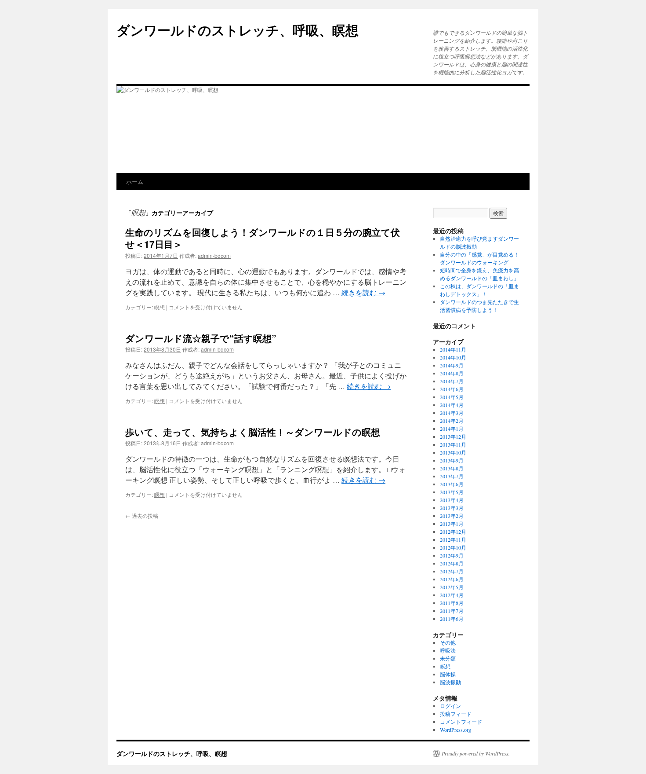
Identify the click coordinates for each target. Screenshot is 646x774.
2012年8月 (452, 563)
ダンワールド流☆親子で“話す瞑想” (200, 338)
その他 (448, 642)
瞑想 (159, 307)
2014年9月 (452, 365)
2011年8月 (452, 602)
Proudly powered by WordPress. (476, 753)
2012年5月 (452, 587)
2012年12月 (453, 531)
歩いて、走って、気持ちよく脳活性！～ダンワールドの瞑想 (252, 431)
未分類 (448, 658)
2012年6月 (452, 579)
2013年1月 (452, 523)
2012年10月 (453, 547)
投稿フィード (456, 713)
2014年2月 (452, 420)
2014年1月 (452, 428)
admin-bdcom (214, 255)
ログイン (450, 705)
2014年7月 (452, 381)
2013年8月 (452, 468)
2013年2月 (452, 515)
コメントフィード (461, 721)
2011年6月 (452, 618)
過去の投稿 (141, 515)
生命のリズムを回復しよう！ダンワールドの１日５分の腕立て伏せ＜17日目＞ (262, 237)
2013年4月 (452, 499)
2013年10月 (453, 452)
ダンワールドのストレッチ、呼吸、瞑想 (237, 29)
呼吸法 (448, 650)
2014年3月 (452, 412)
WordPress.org (455, 729)
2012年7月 (452, 571)
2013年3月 (452, 507)
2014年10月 (453, 357)
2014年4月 (452, 404)
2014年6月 (452, 389)
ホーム (134, 181)
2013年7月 (452, 476)
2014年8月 (452, 373)
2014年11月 (453, 349)
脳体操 (448, 674)
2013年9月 (452, 460)
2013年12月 (453, 436)
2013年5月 (452, 491)
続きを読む (363, 292)
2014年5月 (452, 396)
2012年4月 (452, 594)
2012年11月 (453, 539)
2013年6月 (452, 484)
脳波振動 (450, 682)
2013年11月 (453, 444)
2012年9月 (452, 555)
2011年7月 (452, 610)
